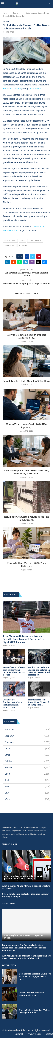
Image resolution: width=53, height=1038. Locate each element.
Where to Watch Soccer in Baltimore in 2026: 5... (31, 994)
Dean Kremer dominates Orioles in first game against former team (12, 703)
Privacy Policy (34, 1034)
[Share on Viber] (32, 262)
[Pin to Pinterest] (38, 256)
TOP (27, 786)
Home (5, 13)
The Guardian (34, 88)
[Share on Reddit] (13, 262)
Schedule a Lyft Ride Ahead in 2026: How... (26, 381)
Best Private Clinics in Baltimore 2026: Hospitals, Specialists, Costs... (35, 976)
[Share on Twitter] (32, 256)
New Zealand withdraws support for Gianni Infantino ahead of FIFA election (14, 671)
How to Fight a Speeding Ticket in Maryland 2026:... (34, 1011)
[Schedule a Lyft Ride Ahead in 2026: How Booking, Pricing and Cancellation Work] (26, 361)
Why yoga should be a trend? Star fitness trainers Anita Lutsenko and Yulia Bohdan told (26, 957)
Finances (27, 742)
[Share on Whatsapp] (19, 262)
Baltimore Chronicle (12, 88)
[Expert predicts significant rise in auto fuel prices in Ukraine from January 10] (26, 866)
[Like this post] (21, 256)
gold (22, 241)
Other (27, 755)
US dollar (23, 245)
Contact (49, 1034)
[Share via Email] (44, 262)
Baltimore (27, 729)
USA (27, 792)
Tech (27, 780)
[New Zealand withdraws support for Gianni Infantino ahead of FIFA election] (14, 656)
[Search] (50, 4)
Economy (16, 13)
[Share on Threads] (38, 262)
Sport (27, 774)
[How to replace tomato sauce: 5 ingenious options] (26, 925)
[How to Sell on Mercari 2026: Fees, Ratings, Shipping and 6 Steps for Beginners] (26, 543)
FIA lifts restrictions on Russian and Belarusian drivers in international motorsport (39, 671)
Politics (27, 761)
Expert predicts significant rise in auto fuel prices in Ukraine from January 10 (24, 877)
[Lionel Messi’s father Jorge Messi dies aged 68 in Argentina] (39, 689)
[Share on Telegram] (25, 262)
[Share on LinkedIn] (7, 262)
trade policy (9, 245)
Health (27, 748)
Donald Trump (10, 241)
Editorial (19, 1034)
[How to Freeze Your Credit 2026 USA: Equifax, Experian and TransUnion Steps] (26, 404)
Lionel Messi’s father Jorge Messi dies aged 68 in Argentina (38, 702)
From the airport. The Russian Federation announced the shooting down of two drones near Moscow (24, 948)
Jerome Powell (35, 241)
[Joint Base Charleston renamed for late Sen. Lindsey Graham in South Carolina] (26, 497)
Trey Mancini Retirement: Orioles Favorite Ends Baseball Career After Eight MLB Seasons (23, 639)
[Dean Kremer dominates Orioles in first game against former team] (14, 689)
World (27, 799)
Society (27, 767)
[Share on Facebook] (27, 256)
